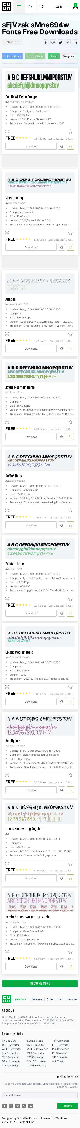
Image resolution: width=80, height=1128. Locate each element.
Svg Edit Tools (35, 1040)
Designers (68, 56)
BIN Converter (10, 1053)
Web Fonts (20, 999)
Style (50, 999)
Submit (67, 1105)
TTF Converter (60, 1040)
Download (31, 146)
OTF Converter (10, 1044)
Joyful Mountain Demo (20, 387)
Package (72, 999)
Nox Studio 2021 (18, 304)
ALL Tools (57, 1061)
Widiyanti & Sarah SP (21, 101)
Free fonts (7, 7)
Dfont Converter (11, 1061)
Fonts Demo (14, 56)
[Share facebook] (45, 42)
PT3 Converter (35, 1053)
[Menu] (42, 6)
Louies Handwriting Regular (23, 829)
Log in (58, 7)
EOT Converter (60, 1044)
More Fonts (36, 56)
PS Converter (59, 1053)
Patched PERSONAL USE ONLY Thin (27, 917)
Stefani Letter (17, 745)
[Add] (70, 146)
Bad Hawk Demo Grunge (21, 97)
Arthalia (10, 299)
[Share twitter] (60, 42)
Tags (53, 56)
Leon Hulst (15, 568)
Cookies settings (36, 1065)
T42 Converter (35, 1057)
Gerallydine (12, 741)
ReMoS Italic (13, 476)
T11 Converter (60, 1057)
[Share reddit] (53, 42)
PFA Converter (60, 1049)
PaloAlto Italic (14, 564)
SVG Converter (35, 1044)
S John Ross (16, 392)
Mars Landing (14, 198)
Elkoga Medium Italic (19, 652)
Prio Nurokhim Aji (19, 657)
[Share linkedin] (75, 42)
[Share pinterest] (68, 42)
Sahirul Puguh (17, 202)
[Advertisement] (41, 161)
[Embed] (61, 146)
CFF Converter (10, 1057)
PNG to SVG (9, 1040)
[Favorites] (69, 132)
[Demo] (7, 132)
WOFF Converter (11, 1049)
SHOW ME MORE (40, 983)
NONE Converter (36, 1061)
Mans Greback (17, 922)
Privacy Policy (10, 1065)
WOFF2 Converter (37, 1049)
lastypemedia (17, 480)
